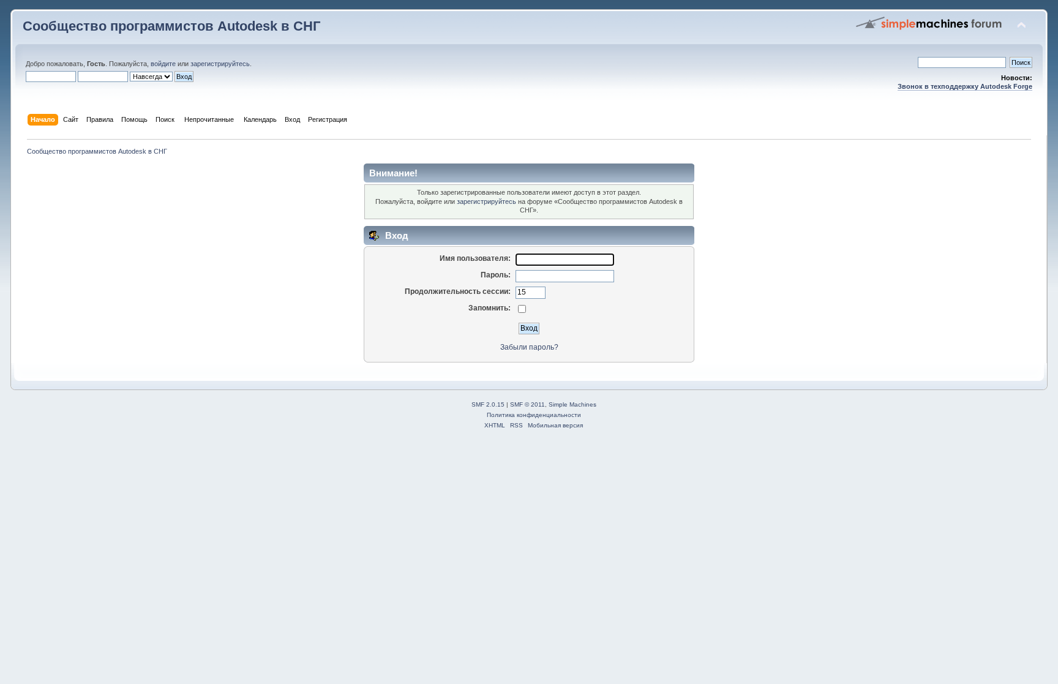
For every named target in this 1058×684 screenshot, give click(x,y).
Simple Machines (572, 404)
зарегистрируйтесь (220, 63)
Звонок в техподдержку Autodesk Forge (965, 86)
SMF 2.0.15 (488, 404)
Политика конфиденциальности (534, 415)
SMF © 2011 (527, 404)
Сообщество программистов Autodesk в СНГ (171, 26)
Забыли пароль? (529, 347)
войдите (163, 63)
